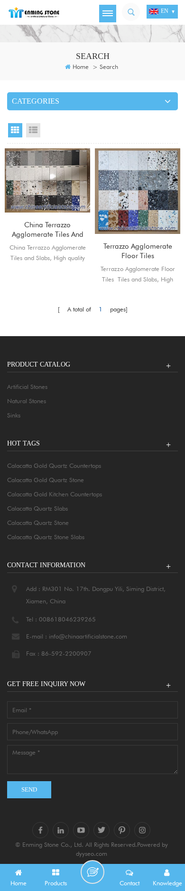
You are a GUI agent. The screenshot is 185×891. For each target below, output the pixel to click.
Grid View (15, 130)
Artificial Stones (27, 386)
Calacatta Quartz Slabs (37, 508)
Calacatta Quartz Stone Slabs (45, 537)
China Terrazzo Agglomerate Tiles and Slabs (47, 230)
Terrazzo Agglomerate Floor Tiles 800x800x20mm (137, 251)
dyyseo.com (91, 853)
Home (81, 66)
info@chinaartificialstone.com (88, 636)
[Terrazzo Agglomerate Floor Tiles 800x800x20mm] (137, 191)
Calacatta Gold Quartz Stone (45, 480)
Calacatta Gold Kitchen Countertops (54, 494)
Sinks (13, 415)
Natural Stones (26, 401)
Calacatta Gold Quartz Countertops (54, 465)
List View (33, 130)
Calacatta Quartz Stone (38, 522)
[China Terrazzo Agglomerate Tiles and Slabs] (47, 180)
